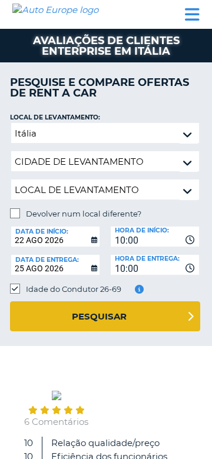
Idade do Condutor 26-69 (73, 289)
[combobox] (155, 237)
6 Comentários (56, 421)
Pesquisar (99, 316)
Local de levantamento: (55, 117)
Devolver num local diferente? (83, 213)
